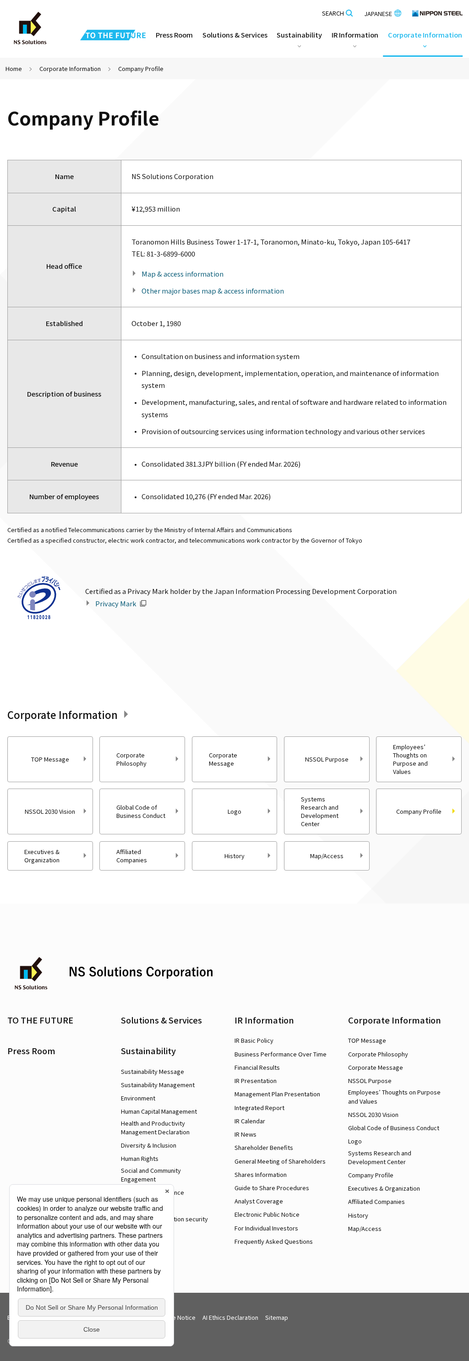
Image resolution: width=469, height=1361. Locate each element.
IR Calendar (249, 1120)
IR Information (264, 1020)
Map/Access (327, 855)
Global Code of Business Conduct (140, 811)
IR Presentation (255, 1080)
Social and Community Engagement (151, 1174)
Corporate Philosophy (131, 759)
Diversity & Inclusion (148, 1145)
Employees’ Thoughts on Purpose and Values (410, 759)
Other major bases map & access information (213, 290)
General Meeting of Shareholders (280, 1161)
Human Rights (139, 1158)
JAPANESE (378, 13)
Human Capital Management (159, 1111)
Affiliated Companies (131, 855)
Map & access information (183, 273)
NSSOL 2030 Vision (50, 811)
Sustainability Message (152, 1071)
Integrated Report (259, 1107)
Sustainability (148, 1050)
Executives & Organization (42, 855)
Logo (234, 811)
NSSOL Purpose (327, 759)
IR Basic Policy (253, 1040)
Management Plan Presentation (277, 1093)
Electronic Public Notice (267, 1214)
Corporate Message (223, 759)
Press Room (174, 34)
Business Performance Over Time (280, 1054)
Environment (138, 1098)
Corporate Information (70, 68)
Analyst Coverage (258, 1201)
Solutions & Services (161, 1020)
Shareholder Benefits (263, 1147)
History (234, 855)
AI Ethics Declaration (230, 1317)
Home (13, 68)
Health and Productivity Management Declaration (155, 1127)
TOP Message (50, 759)
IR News (245, 1134)
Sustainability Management (158, 1084)
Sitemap (276, 1317)
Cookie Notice (176, 1317)
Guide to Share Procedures (271, 1187)
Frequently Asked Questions (273, 1241)
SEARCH (333, 13)
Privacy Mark (115, 603)
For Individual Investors (266, 1228)
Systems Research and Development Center (319, 811)
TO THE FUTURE (40, 1020)
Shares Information (260, 1174)
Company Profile (370, 1174)
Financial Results (257, 1067)
